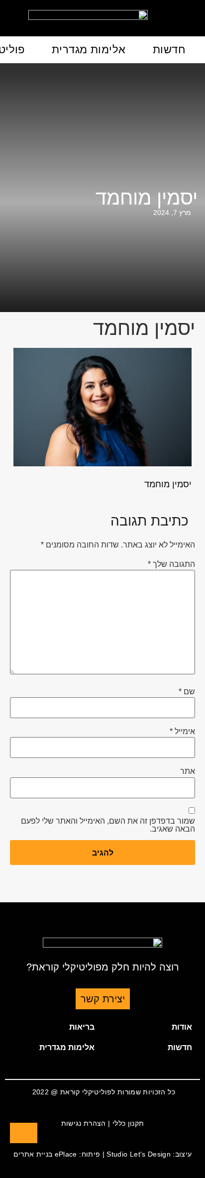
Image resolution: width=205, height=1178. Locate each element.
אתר (187, 771)
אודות (182, 1027)
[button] (151, 1027)
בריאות (82, 1027)
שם (187, 692)
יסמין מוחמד (147, 198)
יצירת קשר (103, 998)
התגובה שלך (171, 564)
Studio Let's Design (138, 1154)
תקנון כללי (128, 1123)
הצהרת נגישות (83, 1123)
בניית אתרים (33, 1154)
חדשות (169, 49)
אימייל (182, 732)
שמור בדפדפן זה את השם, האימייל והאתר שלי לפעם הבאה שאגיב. (108, 825)
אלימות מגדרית (89, 49)
